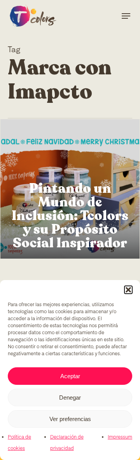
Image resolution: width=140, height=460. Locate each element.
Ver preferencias (70, 419)
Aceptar (70, 376)
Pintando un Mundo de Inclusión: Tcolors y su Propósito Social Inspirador (70, 216)
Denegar (70, 397)
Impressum (120, 437)
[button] (128, 290)
